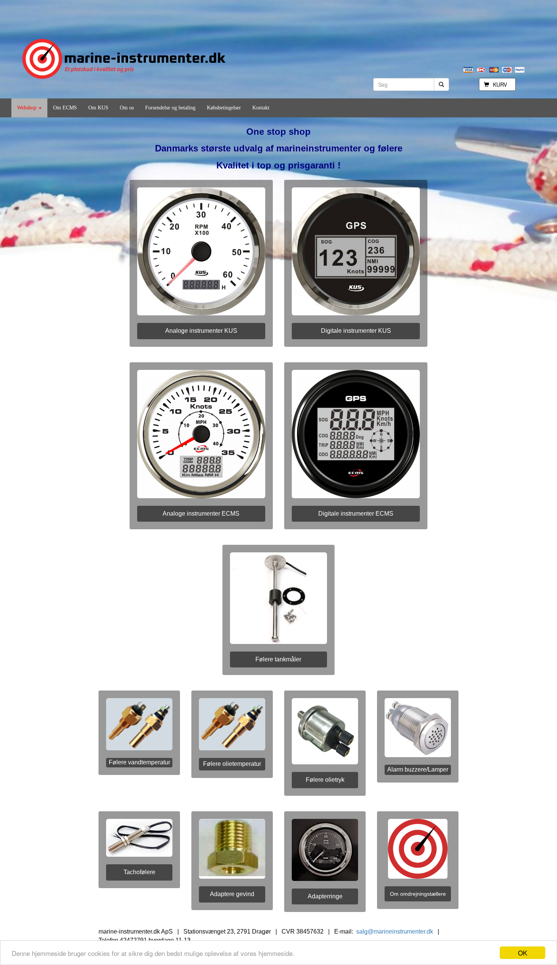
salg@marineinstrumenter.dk (394, 931)
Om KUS (98, 108)
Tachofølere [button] (139, 872)
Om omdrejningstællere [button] (418, 894)
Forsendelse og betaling (170, 108)
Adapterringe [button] (325, 896)
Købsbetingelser (224, 108)
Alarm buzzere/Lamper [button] (417, 769)
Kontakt (260, 108)
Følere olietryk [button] (325, 779)
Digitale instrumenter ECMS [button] (355, 513)
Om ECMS (65, 108)
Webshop (27, 108)
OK (522, 952)
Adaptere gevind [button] (232, 894)
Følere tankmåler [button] (278, 659)
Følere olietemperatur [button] (232, 764)
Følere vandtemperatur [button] (139, 762)
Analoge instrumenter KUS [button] (201, 330)
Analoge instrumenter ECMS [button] (201, 513)
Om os (127, 108)
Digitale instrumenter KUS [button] (356, 330)
